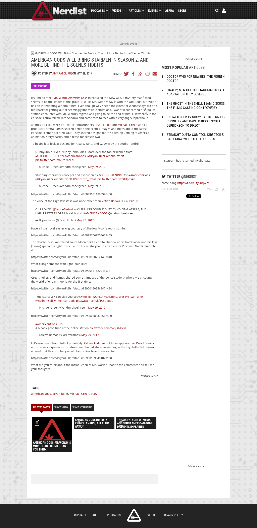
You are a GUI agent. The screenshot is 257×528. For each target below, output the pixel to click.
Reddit (147, 73)
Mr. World (60, 98)
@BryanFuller (96, 156)
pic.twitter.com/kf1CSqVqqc (94, 301)
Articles (135, 10)
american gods (41, 394)
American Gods (77, 98)
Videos (116, 10)
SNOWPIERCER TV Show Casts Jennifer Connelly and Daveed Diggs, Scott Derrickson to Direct (196, 121)
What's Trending (82, 407)
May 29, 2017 (97, 167)
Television (41, 86)
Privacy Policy (173, 515)
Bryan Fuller (103, 125)
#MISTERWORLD (92, 297)
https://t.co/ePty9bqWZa (193, 183)
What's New (61, 407)
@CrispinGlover (113, 297)
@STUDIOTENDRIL (47, 156)
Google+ (140, 73)
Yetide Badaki (111, 201)
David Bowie (144, 343)
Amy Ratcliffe (62, 73)
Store (182, 10)
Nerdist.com (134, 515)
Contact (80, 515)
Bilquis (134, 201)
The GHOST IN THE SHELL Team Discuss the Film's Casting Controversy (196, 105)
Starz (94, 394)
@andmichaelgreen (121, 213)
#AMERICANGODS (95, 213)
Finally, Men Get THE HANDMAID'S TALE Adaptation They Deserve (196, 92)
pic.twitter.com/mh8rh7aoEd (54, 160)
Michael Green (127, 125)
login (224, 10)
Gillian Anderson (95, 343)
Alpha (169, 10)
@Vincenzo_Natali (85, 179)
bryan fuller (60, 394)
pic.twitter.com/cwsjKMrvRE (108, 328)
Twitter (126, 73)
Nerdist (59, 11)
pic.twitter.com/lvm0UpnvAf (116, 179)
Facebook (133, 73)
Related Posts (41, 407)
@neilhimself (115, 156)
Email (154, 73)
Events (153, 10)
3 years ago (170, 189)
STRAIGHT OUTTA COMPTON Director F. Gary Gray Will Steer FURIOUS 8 (195, 137)
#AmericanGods (75, 156)
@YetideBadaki (63, 209)
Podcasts (98, 10)
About (96, 515)
